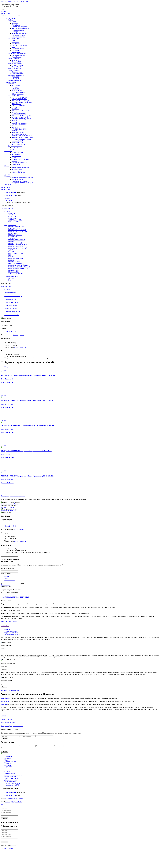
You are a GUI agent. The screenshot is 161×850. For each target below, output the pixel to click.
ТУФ (13, 125)
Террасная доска (17, 72)
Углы (13, 47)
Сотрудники (16, 164)
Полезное (7, 176)
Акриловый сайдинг (18, 35)
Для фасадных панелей (19, 55)
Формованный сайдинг (19, 33)
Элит (13, 149)
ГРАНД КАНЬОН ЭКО (19, 99)
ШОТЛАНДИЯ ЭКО (18, 105)
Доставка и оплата (10, 761)
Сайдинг (11, 20)
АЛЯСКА (15, 87)
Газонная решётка (17, 73)
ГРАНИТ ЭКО (16, 107)
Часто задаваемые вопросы (20, 159)
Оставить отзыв (14, 690)
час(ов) (22, 583)
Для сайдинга (16, 57)
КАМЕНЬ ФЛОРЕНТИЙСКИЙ (22, 136)
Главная (7, 199)
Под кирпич (16, 52)
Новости (14, 161)
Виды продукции (10, 18)
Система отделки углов (19, 26)
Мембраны (15, 23)
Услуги (6, 166)
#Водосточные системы (12, 634)
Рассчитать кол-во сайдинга (9, 504)
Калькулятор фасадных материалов (23, 177)
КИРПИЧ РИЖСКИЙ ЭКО (21, 100)
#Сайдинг (7, 629)
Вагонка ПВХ (16, 62)
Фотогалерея (16, 154)
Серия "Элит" (16, 67)
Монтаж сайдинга (17, 169)
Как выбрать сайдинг (7, 507)
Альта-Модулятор (17, 179)
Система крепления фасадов (17, 53)
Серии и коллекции (10, 82)
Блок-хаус (4, 704)
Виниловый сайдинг (18, 37)
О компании (8, 151)
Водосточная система (15, 63)
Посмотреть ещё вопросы (9, 621)
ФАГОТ (14, 120)
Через (6, 578)
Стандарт (15, 147)
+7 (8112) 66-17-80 (10, 332)
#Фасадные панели (10, 631)
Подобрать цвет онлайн (8, 510)
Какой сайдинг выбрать (19, 181)
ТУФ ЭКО (15, 109)
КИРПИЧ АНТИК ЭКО (19, 97)
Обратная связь (5, 805)
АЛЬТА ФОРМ (17, 90)
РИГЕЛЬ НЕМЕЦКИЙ (19, 124)
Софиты (14, 21)
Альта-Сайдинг (6, 698)
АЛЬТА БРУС (16, 85)
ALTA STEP (16, 77)
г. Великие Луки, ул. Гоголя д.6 (14, 798)
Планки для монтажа (18, 48)
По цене (7, 367)
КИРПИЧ (15, 112)
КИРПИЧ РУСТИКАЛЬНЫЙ (21, 115)
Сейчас (6, 576)
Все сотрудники (18, 335)
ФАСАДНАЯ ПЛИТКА (19, 144)
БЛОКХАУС (16, 89)
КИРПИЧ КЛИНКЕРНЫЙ (20, 110)
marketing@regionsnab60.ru (13, 802)
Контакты (7, 184)
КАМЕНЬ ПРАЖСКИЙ (19, 129)
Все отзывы (4, 690)
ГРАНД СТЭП (16, 78)
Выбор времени (9, 580)
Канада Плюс (5, 701)
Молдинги (15, 60)
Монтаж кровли (17, 171)
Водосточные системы (8, 722)
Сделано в (7, 848)
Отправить (4, 738)
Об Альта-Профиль (18, 152)
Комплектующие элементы (20, 28)
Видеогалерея (16, 156)
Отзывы (14, 157)
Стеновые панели (13, 58)
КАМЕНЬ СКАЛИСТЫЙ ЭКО (22, 102)
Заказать (3, 370)
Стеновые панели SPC (15, 80)
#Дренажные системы (11, 633)
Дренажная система (14, 68)
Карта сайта (8, 767)
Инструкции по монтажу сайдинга (23, 182)
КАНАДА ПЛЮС (17, 94)
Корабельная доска (18, 30)
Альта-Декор (16, 25)
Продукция (8, 200)
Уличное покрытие (14, 70)
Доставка (7, 174)
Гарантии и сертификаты (20, 162)
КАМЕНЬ (15, 130)
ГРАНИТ (15, 122)
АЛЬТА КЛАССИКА (19, 92)
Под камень (15, 50)
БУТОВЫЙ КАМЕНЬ (19, 134)
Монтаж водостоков (18, 172)
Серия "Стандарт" (17, 65)
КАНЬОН (15, 127)
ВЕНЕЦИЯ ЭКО (17, 141)
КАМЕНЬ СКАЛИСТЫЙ (20, 117)
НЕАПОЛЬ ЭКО (17, 142)
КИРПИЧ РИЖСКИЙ (19, 114)
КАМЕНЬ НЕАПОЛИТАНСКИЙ (22, 137)
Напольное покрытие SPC (16, 75)
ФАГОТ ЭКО (16, 104)
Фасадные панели (14, 38)
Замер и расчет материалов (20, 167)
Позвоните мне (5, 13)
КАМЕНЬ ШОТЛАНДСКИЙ (21, 119)
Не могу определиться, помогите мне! (13, 496)
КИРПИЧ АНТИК (18, 132)
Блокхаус (15, 32)
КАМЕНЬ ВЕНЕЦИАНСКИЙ (21, 139)
